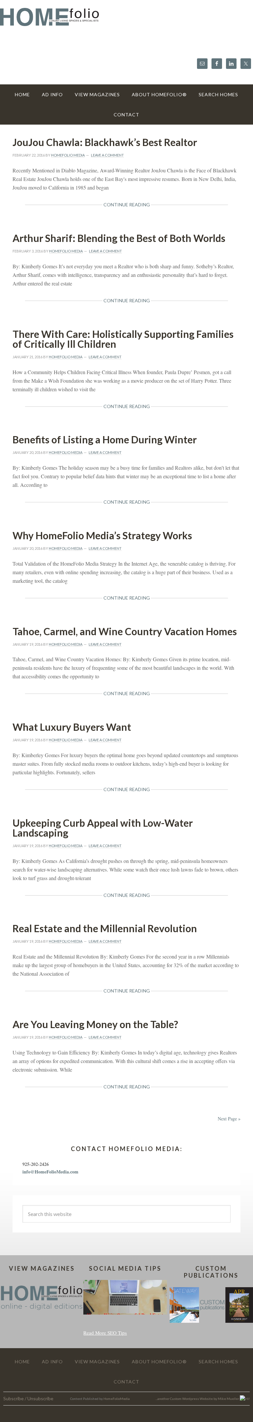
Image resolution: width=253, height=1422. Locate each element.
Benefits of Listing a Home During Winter (105, 439)
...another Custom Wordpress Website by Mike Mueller (197, 1399)
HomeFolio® (126, 21)
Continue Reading (126, 204)
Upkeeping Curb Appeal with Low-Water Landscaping (103, 828)
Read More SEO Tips (105, 1332)
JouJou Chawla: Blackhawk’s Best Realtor (105, 142)
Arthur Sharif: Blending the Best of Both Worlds (119, 238)
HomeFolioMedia (116, 1399)
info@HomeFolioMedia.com (50, 1171)
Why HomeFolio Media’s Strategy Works (102, 535)
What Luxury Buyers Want (72, 727)
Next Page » (229, 1118)
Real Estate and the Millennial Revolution (105, 928)
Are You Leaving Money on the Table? (95, 1024)
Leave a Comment (107, 155)
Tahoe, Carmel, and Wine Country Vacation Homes (125, 631)
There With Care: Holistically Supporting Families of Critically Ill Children (123, 339)
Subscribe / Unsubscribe (28, 1398)
